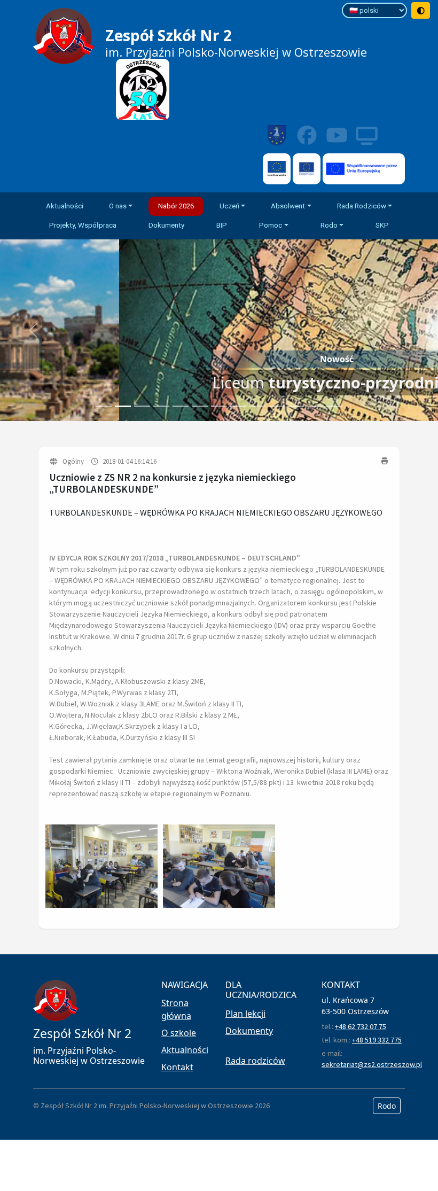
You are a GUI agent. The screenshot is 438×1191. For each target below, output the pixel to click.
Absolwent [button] (288, 206)
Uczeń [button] (229, 206)
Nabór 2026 (176, 206)
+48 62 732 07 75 (360, 1026)
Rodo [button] (329, 225)
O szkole (178, 1033)
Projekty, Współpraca (82, 225)
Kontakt (177, 1067)
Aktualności (64, 206)
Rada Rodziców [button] (361, 206)
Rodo (387, 1106)
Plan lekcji (245, 1013)
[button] (33, 330)
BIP (221, 225)
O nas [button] (118, 206)
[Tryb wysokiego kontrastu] (421, 10)
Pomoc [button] (270, 225)
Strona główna (176, 1009)
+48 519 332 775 (377, 1040)
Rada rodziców (255, 1061)
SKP (382, 225)
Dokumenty (166, 225)
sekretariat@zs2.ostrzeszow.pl (372, 1064)
